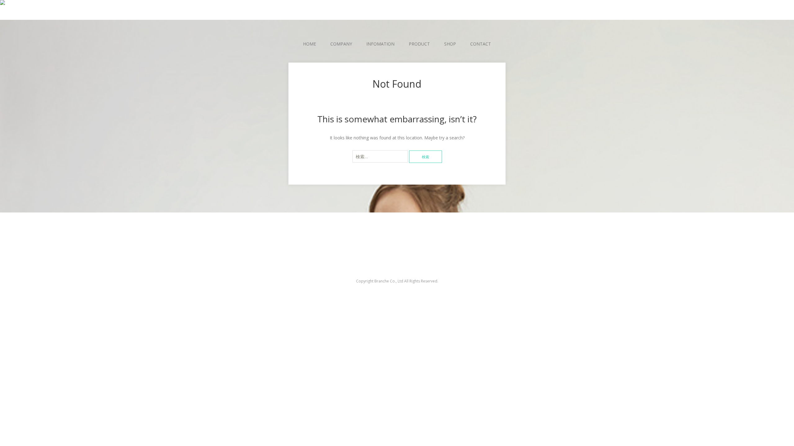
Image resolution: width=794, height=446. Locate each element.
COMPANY (341, 44)
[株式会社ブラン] (397, 4)
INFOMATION (380, 44)
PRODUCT (419, 44)
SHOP (450, 44)
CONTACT (480, 44)
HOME (309, 44)
